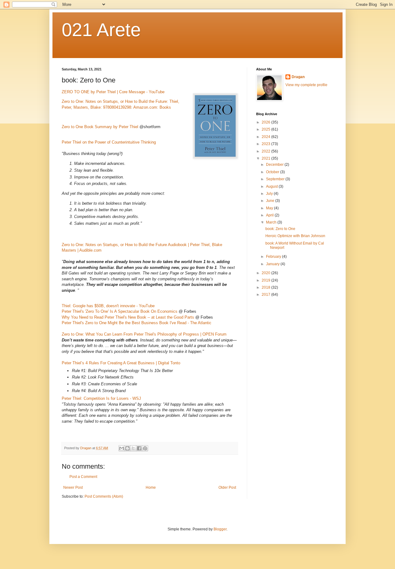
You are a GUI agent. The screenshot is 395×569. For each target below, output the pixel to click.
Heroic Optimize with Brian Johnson (295, 236)
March (271, 222)
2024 (266, 137)
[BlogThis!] (127, 448)
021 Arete (101, 29)
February (274, 256)
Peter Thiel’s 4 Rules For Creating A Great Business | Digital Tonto (121, 363)
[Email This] (121, 448)
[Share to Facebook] (139, 448)
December (275, 164)
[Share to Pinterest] (145, 448)
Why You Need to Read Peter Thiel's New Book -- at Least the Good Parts (128, 317)
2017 (266, 294)
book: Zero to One (280, 229)
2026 (266, 122)
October (273, 172)
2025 (266, 129)
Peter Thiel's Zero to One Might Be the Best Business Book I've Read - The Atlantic (136, 322)
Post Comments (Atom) (104, 496)
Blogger (220, 529)
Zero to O (70, 101)
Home (151, 487)
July (270, 193)
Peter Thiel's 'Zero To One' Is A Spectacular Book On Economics (119, 311)
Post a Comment (83, 477)
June (270, 201)
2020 (266, 273)
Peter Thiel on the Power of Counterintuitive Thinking (109, 142)
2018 (266, 287)
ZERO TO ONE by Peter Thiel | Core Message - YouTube (113, 92)
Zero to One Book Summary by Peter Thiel (100, 126)
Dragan (298, 77)
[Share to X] (133, 448)
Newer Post (73, 487)
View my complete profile (306, 85)
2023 (266, 144)
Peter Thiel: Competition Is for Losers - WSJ (101, 398)
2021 (266, 158)
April (270, 215)
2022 (266, 151)
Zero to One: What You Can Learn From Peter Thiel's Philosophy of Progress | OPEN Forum (144, 334)
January (273, 264)
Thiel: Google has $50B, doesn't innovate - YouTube (108, 305)
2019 (266, 280)
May (270, 208)
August (272, 186)
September (275, 179)
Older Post (227, 487)
